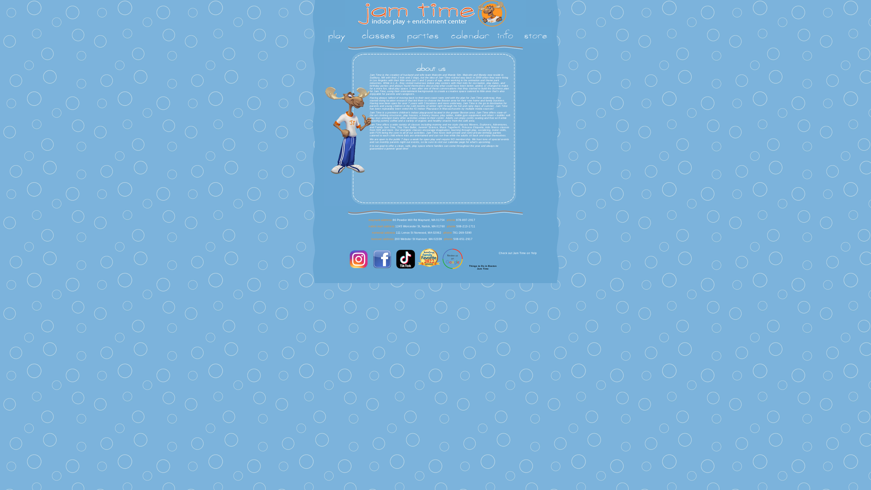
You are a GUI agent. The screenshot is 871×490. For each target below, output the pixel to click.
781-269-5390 (462, 232)
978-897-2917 (465, 220)
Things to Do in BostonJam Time (483, 267)
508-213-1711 (465, 226)
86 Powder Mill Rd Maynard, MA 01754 (418, 220)
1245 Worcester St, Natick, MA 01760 (420, 226)
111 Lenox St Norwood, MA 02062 (418, 232)
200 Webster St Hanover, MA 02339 (418, 239)
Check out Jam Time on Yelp (518, 253)
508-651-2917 (463, 239)
